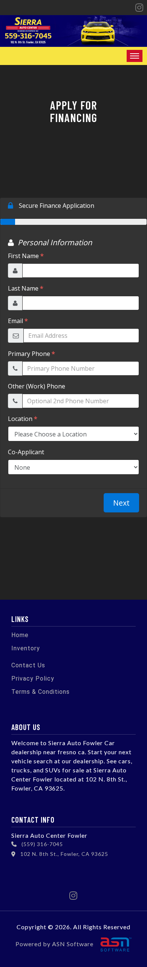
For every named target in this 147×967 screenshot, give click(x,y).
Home (20, 635)
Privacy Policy (32, 678)
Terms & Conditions (40, 691)
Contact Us (28, 665)
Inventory (25, 648)
